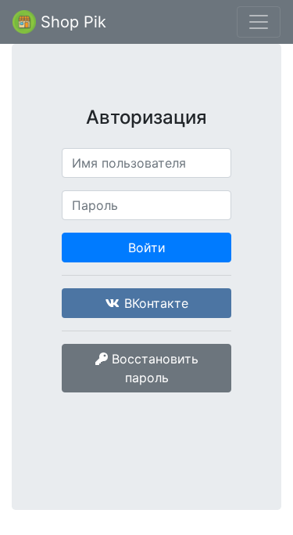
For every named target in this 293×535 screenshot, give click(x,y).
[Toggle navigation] (258, 22)
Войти (147, 247)
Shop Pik (71, 22)
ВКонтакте (154, 303)
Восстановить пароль (153, 368)
